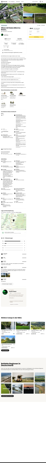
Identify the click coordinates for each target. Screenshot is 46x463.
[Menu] (41, 2)
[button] (13, 220)
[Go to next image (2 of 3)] (14, 325)
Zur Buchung (36, 36)
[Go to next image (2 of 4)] (29, 325)
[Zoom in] (25, 214)
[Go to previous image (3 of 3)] (2, 325)
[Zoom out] (25, 216)
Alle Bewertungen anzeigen (7, 283)
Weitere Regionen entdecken (7, 396)
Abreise (38, 31)
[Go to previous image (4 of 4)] (17, 325)
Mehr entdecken (5, 350)
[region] (8, 326)
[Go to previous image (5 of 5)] (2, 339)
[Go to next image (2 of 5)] (14, 339)
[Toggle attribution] (25, 229)
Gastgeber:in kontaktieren (14, 304)
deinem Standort (18, 212)
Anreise (30, 31)
